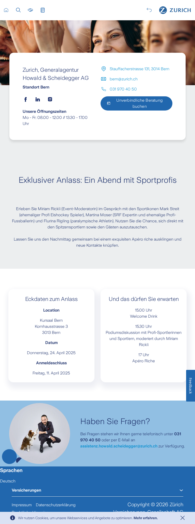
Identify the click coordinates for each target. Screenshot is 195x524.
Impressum (22, 505)
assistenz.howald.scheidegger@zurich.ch (118, 446)
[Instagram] (50, 99)
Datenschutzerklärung (56, 505)
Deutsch (7, 481)
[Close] (183, 518)
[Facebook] (26, 99)
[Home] (175, 10)
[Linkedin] (38, 99)
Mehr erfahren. (146, 518)
